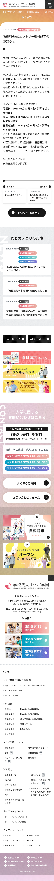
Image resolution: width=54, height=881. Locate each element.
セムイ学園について (13, 742)
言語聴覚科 (9, 734)
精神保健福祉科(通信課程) (31, 719)
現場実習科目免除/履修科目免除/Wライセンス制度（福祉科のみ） (41, 791)
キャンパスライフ (12, 840)
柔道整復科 (9, 729)
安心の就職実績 (11, 695)
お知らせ (20, 12)
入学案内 (7, 769)
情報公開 (32, 757)
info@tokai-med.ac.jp (31, 611)
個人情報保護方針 (39, 865)
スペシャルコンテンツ (34, 845)
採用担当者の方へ (16, 861)
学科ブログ (30, 840)
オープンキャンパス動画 (15, 821)
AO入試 (8, 779)
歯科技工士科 (26, 724)
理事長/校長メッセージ (38, 747)
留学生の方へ (37, 861)
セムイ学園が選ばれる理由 (17, 680)
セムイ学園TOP (9, 12)
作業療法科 (9, 724)
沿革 (7, 752)
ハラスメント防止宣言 (13, 759)
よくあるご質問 (32, 835)
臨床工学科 (9, 714)
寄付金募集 (33, 752)
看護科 (7, 709)
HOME (6, 671)
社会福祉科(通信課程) (29, 714)
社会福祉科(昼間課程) (29, 709)
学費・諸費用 (10, 784)
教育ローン (9, 794)
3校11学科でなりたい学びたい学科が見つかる (25, 685)
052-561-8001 (19, 609)
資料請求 (12, 865)
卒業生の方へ (37, 857)
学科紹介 (7, 703)
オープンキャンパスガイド (16, 816)
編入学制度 (35, 774)
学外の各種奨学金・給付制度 (14, 801)
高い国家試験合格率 (13, 690)
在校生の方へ (14, 857)
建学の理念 (9, 747)
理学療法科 (9, 719)
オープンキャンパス (13, 811)
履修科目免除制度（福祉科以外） (40, 781)
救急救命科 (25, 729)
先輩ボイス (9, 845)
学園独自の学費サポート (15, 789)
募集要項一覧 (10, 774)
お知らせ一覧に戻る (28, 212)
